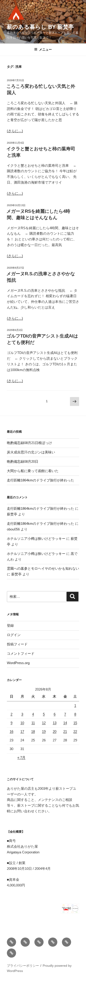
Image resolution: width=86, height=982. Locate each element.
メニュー (45, 49)
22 (75, 731)
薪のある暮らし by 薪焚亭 (40, 27)
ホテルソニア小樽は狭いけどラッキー (36, 538)
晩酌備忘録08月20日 (22, 461)
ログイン (14, 635)
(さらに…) (15, 131)
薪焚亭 (12, 514)
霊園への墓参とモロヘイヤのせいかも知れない (43, 568)
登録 (10, 625)
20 (54, 731)
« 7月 (21, 757)
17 (22, 731)
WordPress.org (18, 663)
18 (33, 731)
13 (54, 723)
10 (22, 723)
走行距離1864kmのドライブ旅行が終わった (40, 480)
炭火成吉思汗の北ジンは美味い (31, 452)
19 (44, 731)
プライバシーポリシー (23, 965)
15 (75, 723)
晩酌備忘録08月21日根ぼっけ (29, 443)
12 (44, 723)
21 (65, 731)
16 (11, 731)
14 (65, 723)
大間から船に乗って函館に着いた (32, 471)
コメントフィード (20, 653)
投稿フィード (17, 644)
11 (33, 723)
